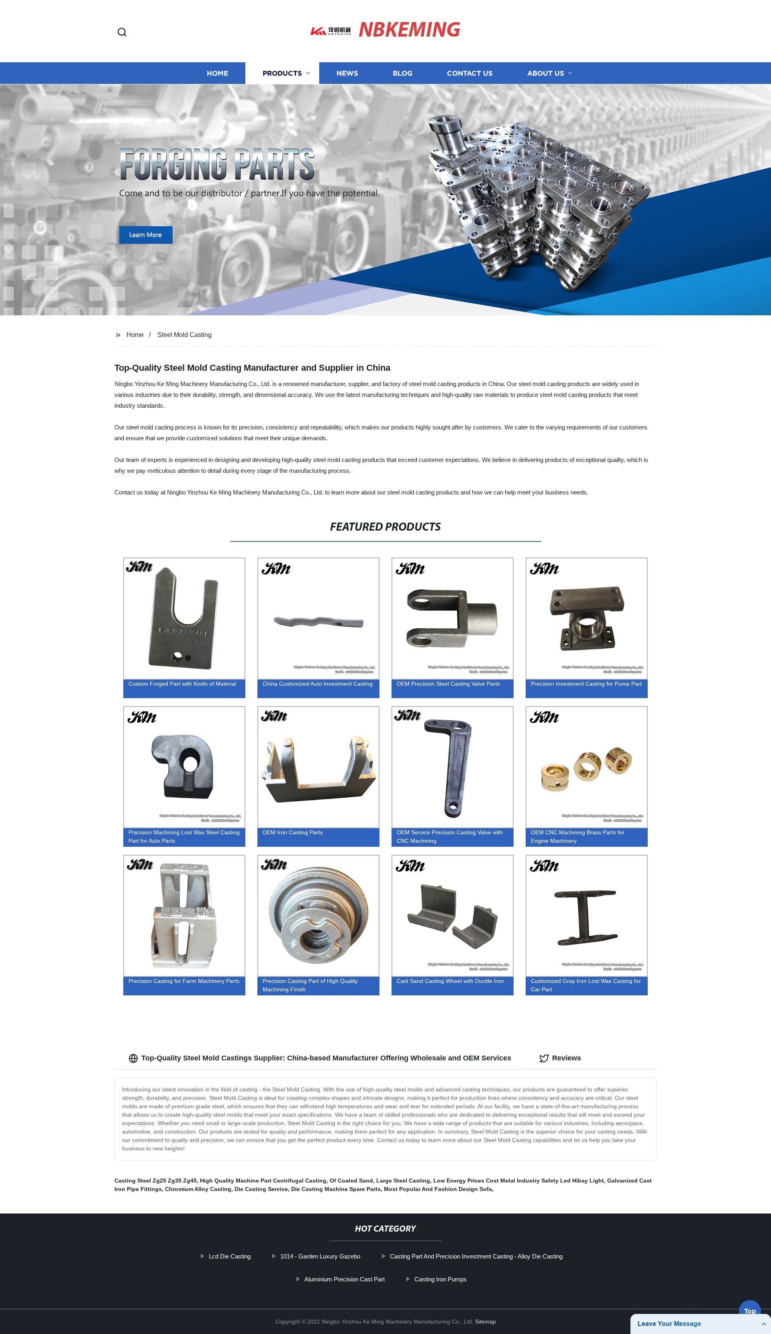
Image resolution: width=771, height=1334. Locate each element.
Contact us (470, 73)
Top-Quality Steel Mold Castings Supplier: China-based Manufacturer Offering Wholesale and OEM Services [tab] (326, 1058)
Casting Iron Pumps (440, 1279)
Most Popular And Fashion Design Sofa (438, 1189)
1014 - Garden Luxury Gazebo (320, 1256)
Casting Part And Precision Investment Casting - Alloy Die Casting (476, 1256)
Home (217, 73)
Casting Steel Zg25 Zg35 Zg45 (155, 1180)
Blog (402, 73)
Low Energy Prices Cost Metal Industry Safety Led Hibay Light (518, 1180)
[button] (122, 33)
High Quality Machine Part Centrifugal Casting (263, 1180)
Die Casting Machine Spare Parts (336, 1189)
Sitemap (485, 1321)
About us (545, 73)
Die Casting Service (261, 1189)
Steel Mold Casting (184, 334)
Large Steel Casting (403, 1180)
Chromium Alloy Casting (198, 1189)
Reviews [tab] (566, 1058)
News (347, 73)
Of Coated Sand (351, 1180)
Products (282, 73)
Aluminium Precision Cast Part (344, 1279)
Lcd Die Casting (230, 1256)
